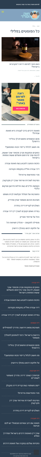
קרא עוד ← (36, 76)
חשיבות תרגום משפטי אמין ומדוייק (23, 199)
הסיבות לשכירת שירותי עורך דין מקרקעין (21, 180)
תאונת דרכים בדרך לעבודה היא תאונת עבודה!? (22, 132)
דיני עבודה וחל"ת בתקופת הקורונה (24, 169)
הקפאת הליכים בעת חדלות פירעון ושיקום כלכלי (20, 187)
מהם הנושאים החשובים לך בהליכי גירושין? (24, 140)
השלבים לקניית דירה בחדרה (26, 205)
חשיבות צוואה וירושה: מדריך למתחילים (21, 327)
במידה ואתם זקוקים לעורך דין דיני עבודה (21, 211)
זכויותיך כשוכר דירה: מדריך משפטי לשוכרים (22, 377)
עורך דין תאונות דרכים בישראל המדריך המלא (21, 435)
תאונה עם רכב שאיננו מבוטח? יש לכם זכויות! (22, 424)
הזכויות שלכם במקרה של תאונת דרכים (21, 443)
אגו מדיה (15, 456)
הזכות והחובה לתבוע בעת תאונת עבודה (22, 163)
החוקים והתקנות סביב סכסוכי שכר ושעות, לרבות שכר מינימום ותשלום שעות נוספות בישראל (20, 155)
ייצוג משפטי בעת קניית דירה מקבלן (22, 385)
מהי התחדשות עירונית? (29, 174)
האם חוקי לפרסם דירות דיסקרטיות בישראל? (24, 65)
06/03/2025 (33, 70)
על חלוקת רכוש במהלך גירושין (25, 228)
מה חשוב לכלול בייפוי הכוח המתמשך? (22, 147)
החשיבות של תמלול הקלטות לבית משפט (21, 194)
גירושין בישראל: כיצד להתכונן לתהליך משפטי (21, 336)
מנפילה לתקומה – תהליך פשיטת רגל (22, 222)
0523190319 (13, 453)
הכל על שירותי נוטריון (29, 216)
